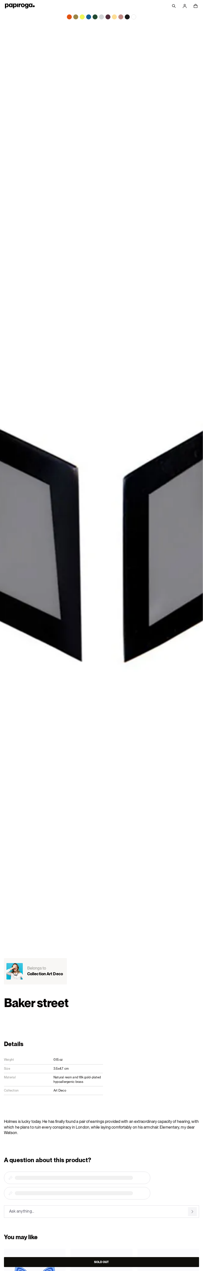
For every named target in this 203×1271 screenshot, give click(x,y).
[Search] (173, 5)
